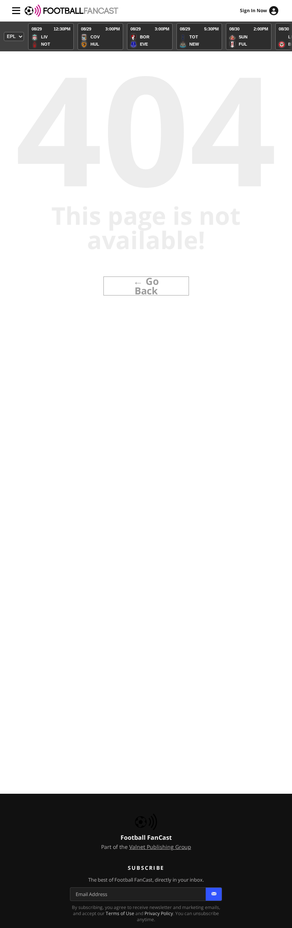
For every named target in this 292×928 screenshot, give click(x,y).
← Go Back (146, 286)
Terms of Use (120, 913)
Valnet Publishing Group (160, 846)
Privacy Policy (158, 913)
